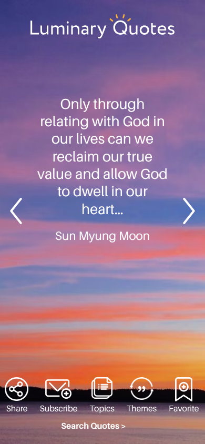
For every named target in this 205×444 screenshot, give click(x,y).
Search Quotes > (93, 426)
